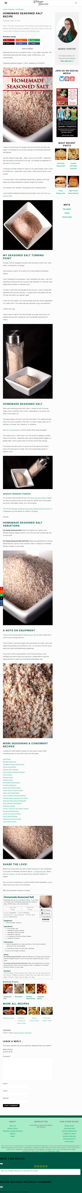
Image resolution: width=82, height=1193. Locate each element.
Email (5, 1091)
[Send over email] (1, 594)
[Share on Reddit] (1, 591)
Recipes (11, 9)
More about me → (67, 61)
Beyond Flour (69, 1125)
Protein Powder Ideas (69, 1131)
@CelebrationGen (40, 871)
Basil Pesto (7, 759)
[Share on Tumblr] (1, 604)
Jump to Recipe (27, 48)
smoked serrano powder (37, 498)
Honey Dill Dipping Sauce (12, 788)
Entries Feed (67, 217)
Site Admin (67, 209)
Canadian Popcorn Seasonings (13, 764)
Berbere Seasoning (9, 762)
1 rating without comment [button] (22, 1033)
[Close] (1, 1163)
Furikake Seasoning (9, 785)
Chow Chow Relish (9, 767)
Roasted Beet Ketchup (11, 811)
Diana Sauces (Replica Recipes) (14, 772)
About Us (13, 1125)
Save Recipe (46, 916)
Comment (7, 1056)
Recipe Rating (8, 1049)
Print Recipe (46, 910)
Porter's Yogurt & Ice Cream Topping (16, 808)
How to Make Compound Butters (14, 795)
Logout (67, 213)
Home (5, 9)
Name (5, 1083)
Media (13, 1136)
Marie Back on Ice (69, 1138)
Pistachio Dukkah (9, 806)
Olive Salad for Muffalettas (12, 803)
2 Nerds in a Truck (69, 1133)
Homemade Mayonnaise (11, 782)
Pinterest (11, 874)
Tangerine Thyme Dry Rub (12, 819)
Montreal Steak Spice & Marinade (14, 801)
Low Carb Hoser (69, 1128)
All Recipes (20, 9)
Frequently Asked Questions (13, 1131)
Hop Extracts (7, 775)
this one (30, 635)
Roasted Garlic (8, 777)
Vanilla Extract (8, 780)
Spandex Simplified (69, 1136)
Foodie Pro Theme (54, 1151)
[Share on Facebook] (1, 601)
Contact (13, 1133)
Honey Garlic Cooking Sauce (13, 790)
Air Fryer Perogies (13, 430)
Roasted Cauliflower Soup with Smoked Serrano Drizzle (30, 509)
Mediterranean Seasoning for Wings (15, 798)
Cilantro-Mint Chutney (10, 769)
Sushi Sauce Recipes (10, 816)
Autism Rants (69, 1141)
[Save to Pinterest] (1, 588)
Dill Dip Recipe (15, 163)
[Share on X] (1, 598)
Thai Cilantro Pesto (9, 821)
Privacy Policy (13, 1128)
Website (6, 1098)
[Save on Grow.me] (42, 40)
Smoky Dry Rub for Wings (12, 814)
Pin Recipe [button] (46, 913)
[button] (43, 919)
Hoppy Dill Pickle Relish (11, 793)
